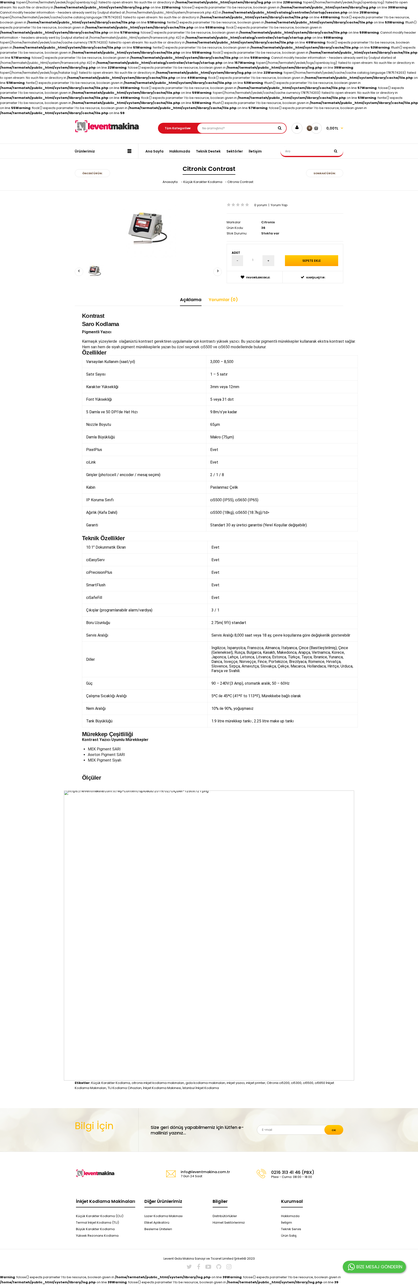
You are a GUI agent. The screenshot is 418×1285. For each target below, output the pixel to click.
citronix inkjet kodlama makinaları (158, 1083)
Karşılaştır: (315, 277)
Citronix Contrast (240, 182)
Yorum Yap (279, 205)
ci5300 (296, 1083)
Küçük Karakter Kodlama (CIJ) (99, 1216)
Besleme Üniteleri (158, 1229)
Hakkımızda (290, 1216)
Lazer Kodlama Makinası (163, 1216)
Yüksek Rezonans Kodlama (97, 1235)
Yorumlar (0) (223, 300)
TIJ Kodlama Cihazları (125, 1088)
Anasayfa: (170, 182)
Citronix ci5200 (278, 1083)
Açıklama (191, 300)
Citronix (268, 222)
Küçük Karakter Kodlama (202, 182)
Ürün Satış (289, 1235)
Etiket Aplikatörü (156, 1222)
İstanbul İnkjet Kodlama (200, 1088)
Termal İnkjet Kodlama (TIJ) (97, 1222)
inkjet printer (255, 1083)
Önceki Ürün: (92, 173)
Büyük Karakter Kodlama (95, 1229)
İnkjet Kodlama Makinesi (162, 1088)
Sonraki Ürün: (325, 173)
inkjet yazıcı (236, 1083)
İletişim (286, 1222)
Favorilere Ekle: (258, 277)
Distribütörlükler (225, 1216)
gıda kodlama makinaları (205, 1083)
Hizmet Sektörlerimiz (229, 1222)
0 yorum (260, 205)
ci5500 (308, 1083)
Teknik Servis (291, 1229)
